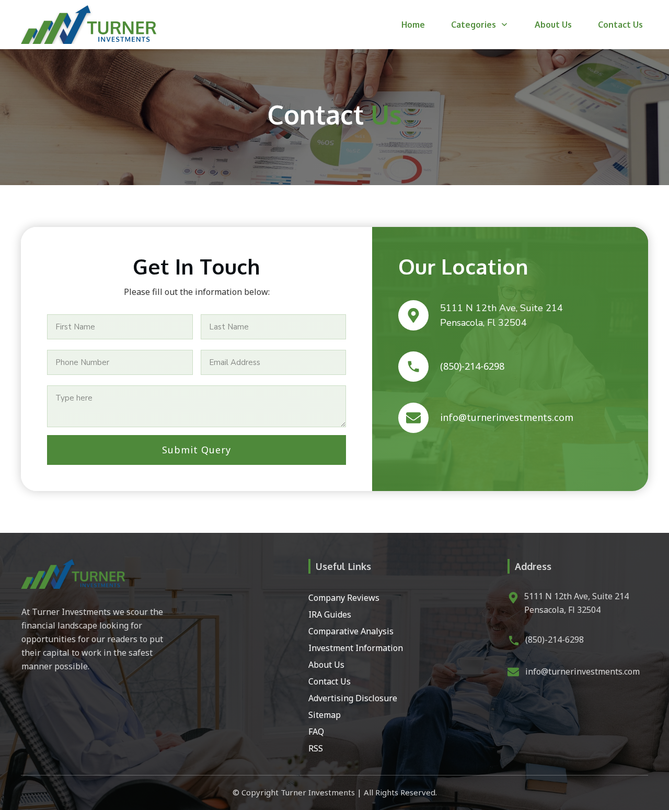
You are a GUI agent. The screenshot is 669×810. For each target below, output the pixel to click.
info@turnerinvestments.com (582, 671)
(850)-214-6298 (554, 639)
